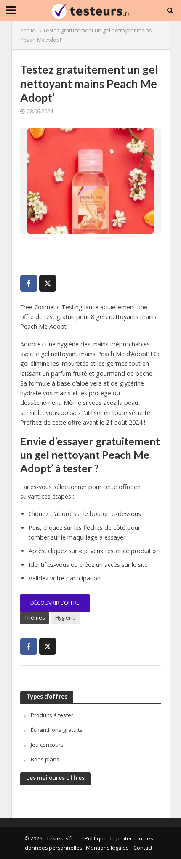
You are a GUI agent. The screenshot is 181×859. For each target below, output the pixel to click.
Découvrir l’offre (55, 602)
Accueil (29, 30)
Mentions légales (107, 847)
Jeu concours (47, 744)
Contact (142, 847)
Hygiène (65, 617)
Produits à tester (52, 715)
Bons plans (45, 759)
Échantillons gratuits (57, 730)
